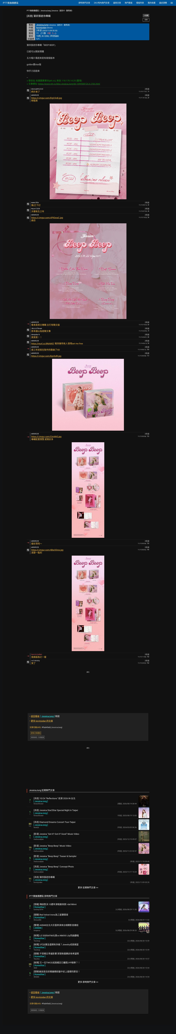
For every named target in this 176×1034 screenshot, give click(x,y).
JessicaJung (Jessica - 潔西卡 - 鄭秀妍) (56, 11)
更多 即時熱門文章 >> (88, 982)
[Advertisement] (88, 690)
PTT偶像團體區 (33, 11)
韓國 (45, 716)
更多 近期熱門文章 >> (88, 887)
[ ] (41, 801)
